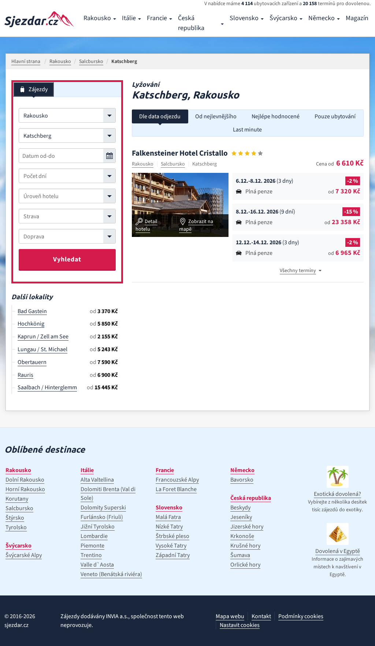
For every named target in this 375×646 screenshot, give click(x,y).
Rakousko (97, 18)
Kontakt (261, 616)
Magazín (357, 18)
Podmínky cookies (300, 616)
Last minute (247, 130)
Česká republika (191, 23)
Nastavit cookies (240, 625)
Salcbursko (173, 164)
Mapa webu (230, 616)
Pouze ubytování (335, 116)
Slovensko (244, 18)
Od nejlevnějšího (216, 116)
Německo (321, 18)
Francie (157, 18)
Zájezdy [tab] (38, 89)
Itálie (129, 18)
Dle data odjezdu (160, 116)
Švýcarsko (283, 18)
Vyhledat (67, 259)
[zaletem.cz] (39, 19)
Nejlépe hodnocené (276, 116)
